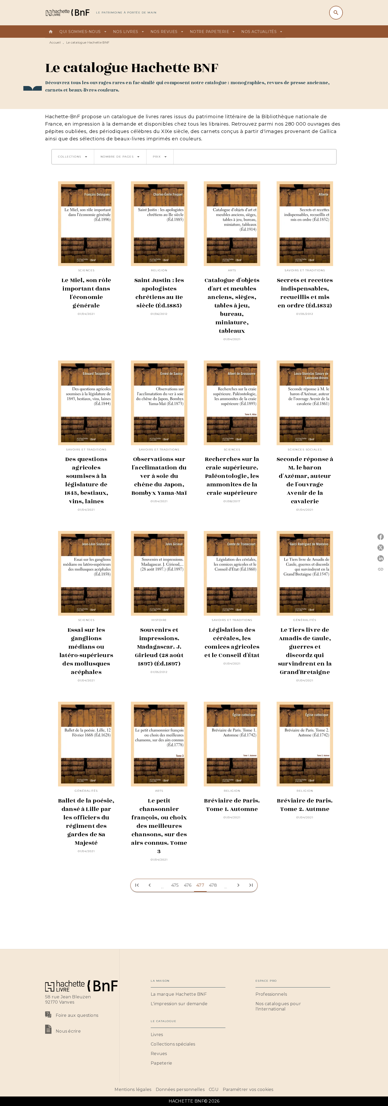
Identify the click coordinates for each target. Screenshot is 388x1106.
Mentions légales (133, 1089)
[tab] (50, 31)
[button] (73, 156)
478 (213, 885)
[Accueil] (67, 12)
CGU (214, 1089)
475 (175, 885)
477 (200, 885)
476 (188, 885)
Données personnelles (180, 1089)
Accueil (55, 42)
